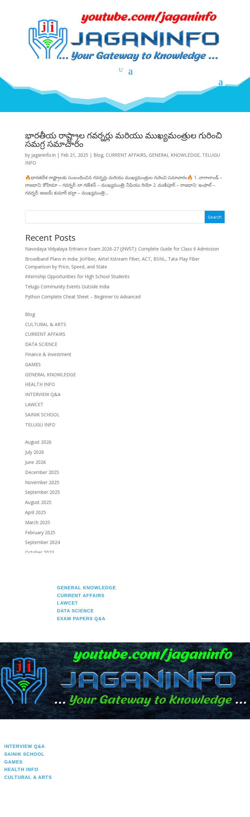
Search (215, 217)
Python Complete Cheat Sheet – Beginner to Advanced (83, 297)
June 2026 (35, 462)
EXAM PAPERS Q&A (81, 618)
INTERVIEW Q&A (43, 394)
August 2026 (38, 442)
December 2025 (42, 472)
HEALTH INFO (40, 384)
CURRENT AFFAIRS (126, 155)
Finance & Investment (48, 354)
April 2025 (35, 512)
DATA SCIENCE (41, 344)
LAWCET (34, 404)
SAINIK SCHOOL (42, 414)
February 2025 (40, 532)
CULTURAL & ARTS (45, 324)
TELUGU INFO (40, 425)
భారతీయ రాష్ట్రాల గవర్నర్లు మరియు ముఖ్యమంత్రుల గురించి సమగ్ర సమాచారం (123, 139)
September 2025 (42, 492)
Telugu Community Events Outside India (67, 286)
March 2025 (37, 522)
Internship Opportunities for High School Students (77, 276)
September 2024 (42, 542)
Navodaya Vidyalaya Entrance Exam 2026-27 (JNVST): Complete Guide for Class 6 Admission (122, 249)
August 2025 (38, 502)
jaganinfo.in (43, 155)
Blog (98, 155)
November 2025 (42, 482)
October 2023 (39, 552)
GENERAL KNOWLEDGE (174, 155)
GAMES (33, 364)
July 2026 (34, 452)
